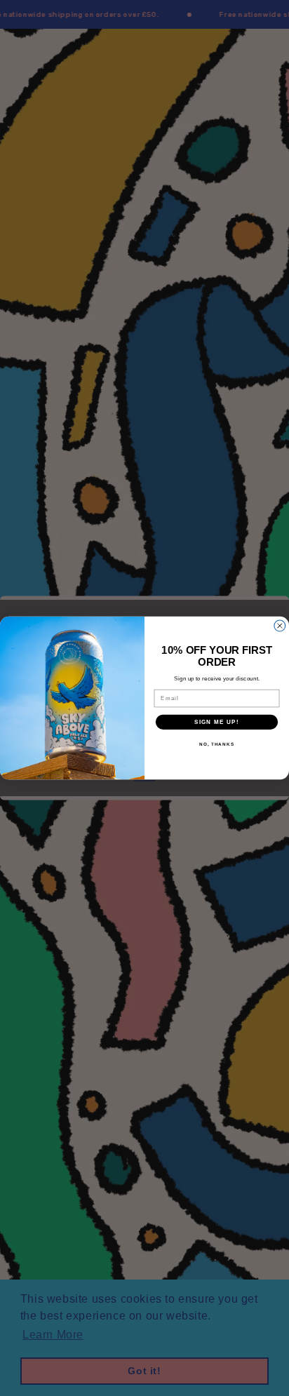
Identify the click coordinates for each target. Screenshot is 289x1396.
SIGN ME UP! (216, 722)
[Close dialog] (279, 625)
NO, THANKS (216, 743)
